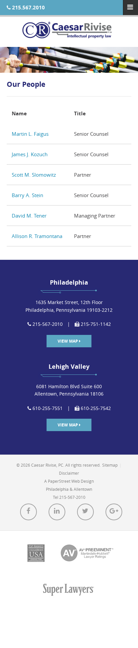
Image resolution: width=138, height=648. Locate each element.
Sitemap (110, 465)
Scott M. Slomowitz (34, 174)
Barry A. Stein (27, 195)
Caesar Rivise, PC (69, 32)
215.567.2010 (28, 7)
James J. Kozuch (30, 154)
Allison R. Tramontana (37, 236)
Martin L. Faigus (30, 133)
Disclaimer (69, 473)
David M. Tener (29, 215)
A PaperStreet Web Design (69, 481)
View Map (68, 341)
